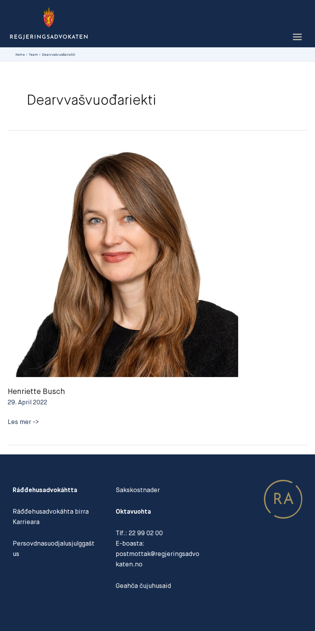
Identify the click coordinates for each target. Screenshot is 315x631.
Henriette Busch (36, 391)
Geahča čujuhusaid (143, 585)
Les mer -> (23, 422)
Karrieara (26, 522)
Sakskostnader (138, 490)
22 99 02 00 (146, 533)
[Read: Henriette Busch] (123, 260)
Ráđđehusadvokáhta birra (51, 511)
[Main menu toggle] (297, 37)
